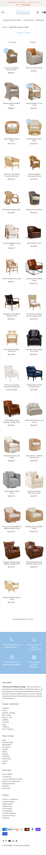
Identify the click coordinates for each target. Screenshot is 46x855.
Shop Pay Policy (8, 816)
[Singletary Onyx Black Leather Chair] (11, 302)
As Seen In (6, 747)
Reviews (5, 786)
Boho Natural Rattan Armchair (12, 350)
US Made (5, 756)
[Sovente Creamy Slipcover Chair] (34, 479)
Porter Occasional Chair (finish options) (12, 386)
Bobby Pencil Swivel (34, 210)
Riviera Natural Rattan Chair (11, 104)
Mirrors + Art (7, 717)
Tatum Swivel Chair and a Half (34, 421)
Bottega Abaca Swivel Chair (34, 527)
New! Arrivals (28, 20)
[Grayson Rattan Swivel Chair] (11, 586)
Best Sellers (7, 745)
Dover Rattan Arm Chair (11, 279)
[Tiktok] (16, 841)
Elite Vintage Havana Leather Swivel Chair (34, 563)
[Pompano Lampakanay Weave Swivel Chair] (11, 515)
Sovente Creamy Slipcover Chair (34, 492)
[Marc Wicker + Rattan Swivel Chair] (34, 444)
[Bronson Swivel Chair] (34, 56)
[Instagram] (13, 841)
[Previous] (4, 3)
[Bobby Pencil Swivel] (34, 198)
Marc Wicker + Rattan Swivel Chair (34, 457)
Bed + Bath (6, 715)
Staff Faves (6, 759)
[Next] (41, 3)
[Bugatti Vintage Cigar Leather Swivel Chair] (11, 550)
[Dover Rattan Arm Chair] (11, 267)
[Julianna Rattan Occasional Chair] (34, 162)
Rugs (4, 724)
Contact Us (6, 777)
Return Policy (7, 806)
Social (4, 761)
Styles (4, 752)
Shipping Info (7, 804)
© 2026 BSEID (7, 845)
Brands (5, 754)
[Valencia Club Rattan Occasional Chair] (11, 162)
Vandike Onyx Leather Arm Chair (34, 350)
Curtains (5, 722)
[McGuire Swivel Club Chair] (11, 444)
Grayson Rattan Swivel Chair (11, 598)
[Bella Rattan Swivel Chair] (34, 127)
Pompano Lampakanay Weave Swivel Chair (11, 527)
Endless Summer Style (12, 20)
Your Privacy (7, 809)
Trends (5, 749)
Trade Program (8, 802)
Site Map (5, 818)
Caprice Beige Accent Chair (11, 244)
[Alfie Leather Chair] (34, 231)
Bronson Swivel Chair (34, 68)
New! (4, 740)
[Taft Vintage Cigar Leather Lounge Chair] (11, 408)
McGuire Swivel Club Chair (12, 457)
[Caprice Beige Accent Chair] (11, 231)
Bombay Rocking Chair (12, 210)
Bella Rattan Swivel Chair (34, 140)
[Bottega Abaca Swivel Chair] (34, 515)
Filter (34, 42)
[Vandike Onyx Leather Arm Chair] (34, 338)
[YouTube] (9, 841)
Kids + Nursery (8, 729)
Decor (4, 710)
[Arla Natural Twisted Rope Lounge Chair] (34, 302)
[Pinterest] (6, 841)
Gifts (4, 763)
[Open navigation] (3, 12)
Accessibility (7, 811)
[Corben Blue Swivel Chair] (11, 479)
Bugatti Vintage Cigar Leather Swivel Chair (11, 563)
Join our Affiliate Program (12, 779)
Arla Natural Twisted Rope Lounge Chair (34, 315)
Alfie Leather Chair (34, 243)
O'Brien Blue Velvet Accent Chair (34, 386)
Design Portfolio (8, 784)
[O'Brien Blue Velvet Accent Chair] (34, 373)
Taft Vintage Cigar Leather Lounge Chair (11, 421)
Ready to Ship (7, 742)
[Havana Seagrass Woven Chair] (11, 56)
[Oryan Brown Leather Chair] (34, 267)
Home (4, 27)
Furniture (5, 708)
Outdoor (5, 727)
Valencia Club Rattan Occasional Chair (11, 175)
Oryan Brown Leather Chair (34, 279)
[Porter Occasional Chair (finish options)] (11, 373)
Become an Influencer (11, 781)
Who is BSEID (7, 774)
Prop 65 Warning (8, 813)
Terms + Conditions (10, 799)
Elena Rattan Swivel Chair (11, 140)
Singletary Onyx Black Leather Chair (11, 315)
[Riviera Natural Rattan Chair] (11, 91)
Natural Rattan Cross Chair (34, 104)
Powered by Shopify (22, 845)
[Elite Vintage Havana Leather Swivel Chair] (34, 550)
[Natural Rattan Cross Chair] (34, 91)
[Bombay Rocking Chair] (11, 198)
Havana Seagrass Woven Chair (12, 69)
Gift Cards (6, 788)
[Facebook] (3, 841)
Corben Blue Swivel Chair (11, 492)
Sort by (13, 42)
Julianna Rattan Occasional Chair (34, 175)
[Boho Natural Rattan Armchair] (11, 338)
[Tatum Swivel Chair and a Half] (34, 408)
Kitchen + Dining (8, 713)
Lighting (5, 720)
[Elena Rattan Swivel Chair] (11, 127)
